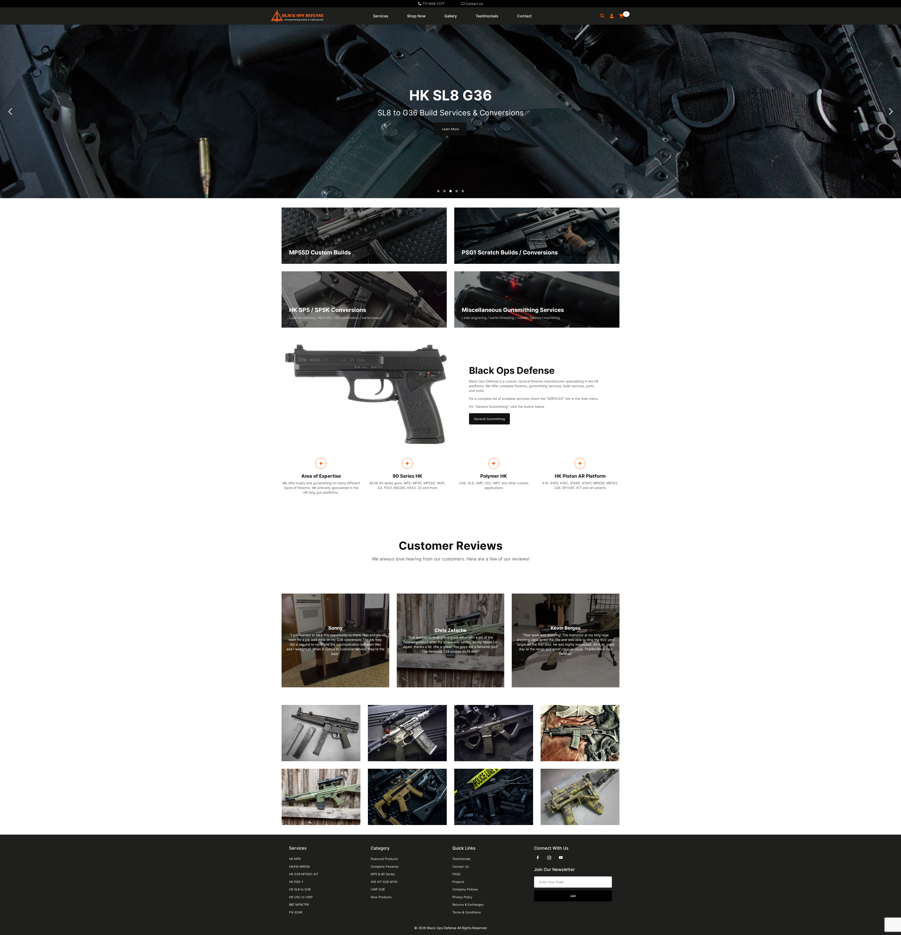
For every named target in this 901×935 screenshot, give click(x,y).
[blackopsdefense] (297, 16)
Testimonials (461, 859)
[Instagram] (549, 857)
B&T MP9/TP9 (299, 904)
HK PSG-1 (296, 882)
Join (573, 896)
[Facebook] (538, 857)
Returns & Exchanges (468, 904)
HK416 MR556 (299, 866)
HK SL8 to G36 (300, 889)
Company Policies (465, 889)
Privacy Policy (462, 897)
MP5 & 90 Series (383, 874)
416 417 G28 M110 (384, 882)
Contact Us (474, 4)
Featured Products (384, 859)
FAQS (456, 874)
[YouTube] (561, 857)
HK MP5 (295, 859)
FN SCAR (295, 912)
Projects (458, 882)
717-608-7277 (432, 4)
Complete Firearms (384, 866)
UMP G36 (378, 889)
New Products (381, 897)
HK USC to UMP (301, 897)
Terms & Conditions (466, 912)
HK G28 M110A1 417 (303, 874)
